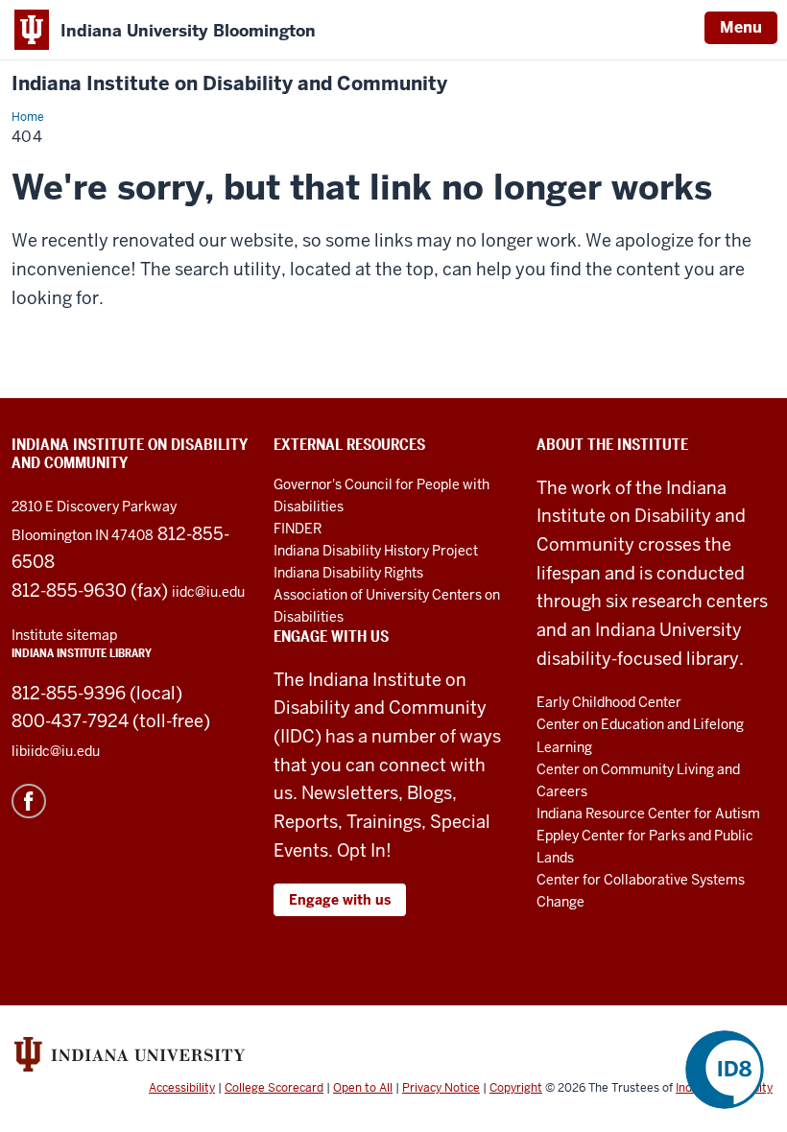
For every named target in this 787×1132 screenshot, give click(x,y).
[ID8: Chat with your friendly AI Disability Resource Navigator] (724, 1069)
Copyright (515, 1088)
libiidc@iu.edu (56, 751)
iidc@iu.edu (208, 592)
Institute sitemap (64, 635)
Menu (741, 27)
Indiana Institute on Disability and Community (229, 84)
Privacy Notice (441, 1088)
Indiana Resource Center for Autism (648, 813)
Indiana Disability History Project (376, 550)
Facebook (29, 801)
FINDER (298, 528)
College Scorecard (274, 1088)
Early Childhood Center (609, 702)
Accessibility (182, 1088)
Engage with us (340, 899)
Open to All (363, 1088)
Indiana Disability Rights (348, 572)
